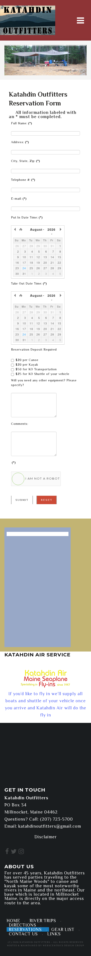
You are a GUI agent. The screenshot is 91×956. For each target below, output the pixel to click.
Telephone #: (23, 179)
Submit (21, 499)
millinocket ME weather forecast (32, 775)
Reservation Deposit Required (34, 349)
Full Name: (21, 123)
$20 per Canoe (27, 360)
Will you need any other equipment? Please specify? (44, 382)
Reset (46, 499)
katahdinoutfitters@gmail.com (49, 826)
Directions (22, 925)
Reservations (25, 929)
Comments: (19, 423)
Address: (20, 142)
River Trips (43, 920)
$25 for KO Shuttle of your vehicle (42, 374)
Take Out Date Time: (29, 283)
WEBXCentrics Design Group (63, 945)
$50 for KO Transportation (36, 369)
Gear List (62, 929)
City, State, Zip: (25, 161)
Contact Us (23, 934)
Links (54, 934)
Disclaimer (45, 836)
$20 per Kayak (27, 364)
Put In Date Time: (27, 217)
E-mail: (19, 198)
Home (13, 920)
